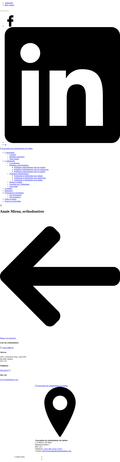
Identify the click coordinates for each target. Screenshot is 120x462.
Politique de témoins (50, 459)
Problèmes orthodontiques (19, 165)
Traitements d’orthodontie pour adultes (28, 180)
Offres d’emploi (10, 199)
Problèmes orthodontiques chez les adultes (29, 172)
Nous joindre (14, 159)
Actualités (8, 189)
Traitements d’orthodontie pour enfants (28, 176)
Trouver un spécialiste (13, 201)
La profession (14, 163)
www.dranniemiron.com (9, 380)
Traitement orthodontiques (19, 174)
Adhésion (8, 3)
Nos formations (15, 197)
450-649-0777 (5, 370)
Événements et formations (14, 193)
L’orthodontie (10, 161)
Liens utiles (13, 186)
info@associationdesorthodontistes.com (56, 451)
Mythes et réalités (15, 182)
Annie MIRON (8, 348)
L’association (9, 152)
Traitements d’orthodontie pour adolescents (30, 178)
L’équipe (12, 155)
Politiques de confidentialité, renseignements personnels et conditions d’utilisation (73, 457)
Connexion (4, 10)
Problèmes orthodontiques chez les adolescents (31, 169)
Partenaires (9, 191)
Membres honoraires (16, 157)
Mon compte (9, 5)
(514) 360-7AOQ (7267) (53, 449)
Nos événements (15, 195)
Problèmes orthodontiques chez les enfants (29, 167)
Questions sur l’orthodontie (19, 184)
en (5, 144)
